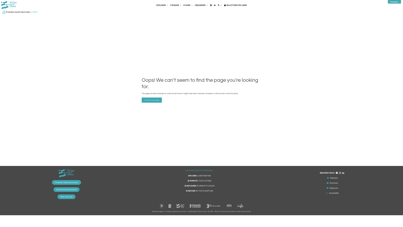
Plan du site (202, 211)
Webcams (334, 178)
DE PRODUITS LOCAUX (199, 186)
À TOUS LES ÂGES (199, 181)
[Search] (220, 5)
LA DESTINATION (199, 176)
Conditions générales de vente (175, 211)
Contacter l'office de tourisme (66, 182)
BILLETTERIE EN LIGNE (236, 5)
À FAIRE (186, 5)
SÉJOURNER (200, 5)
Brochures (334, 183)
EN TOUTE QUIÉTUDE (199, 191)
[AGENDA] (211, 5)
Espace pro (334, 188)
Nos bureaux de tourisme (66, 189)
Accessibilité (334, 193)
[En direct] (215, 5)
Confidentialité (192, 211)
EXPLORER (161, 5)
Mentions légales (158, 211)
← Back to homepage (151, 100)
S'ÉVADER (174, 5)
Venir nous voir (66, 197)
